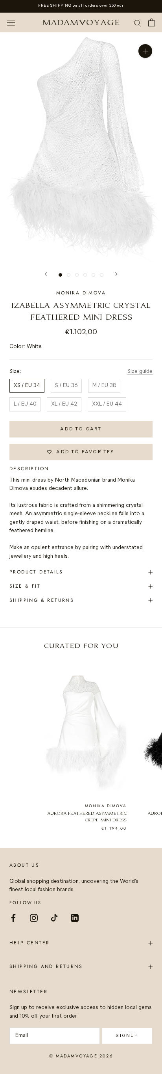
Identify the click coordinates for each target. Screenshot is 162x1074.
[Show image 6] (101, 275)
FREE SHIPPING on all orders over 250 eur (81, 5)
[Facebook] (13, 917)
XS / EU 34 (27, 385)
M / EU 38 (104, 385)
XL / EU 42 (64, 404)
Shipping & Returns (41, 600)
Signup (127, 1035)
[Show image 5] (93, 275)
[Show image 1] (60, 275)
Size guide (140, 371)
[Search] (137, 22)
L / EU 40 (25, 404)
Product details (36, 571)
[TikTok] (54, 917)
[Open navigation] (11, 22)
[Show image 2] (68, 275)
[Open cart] (151, 22)
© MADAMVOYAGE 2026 (81, 1056)
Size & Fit (24, 586)
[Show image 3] (77, 275)
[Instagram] (34, 917)
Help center (29, 942)
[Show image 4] (85, 275)
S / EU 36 (66, 385)
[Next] (116, 274)
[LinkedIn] (75, 917)
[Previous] (45, 274)
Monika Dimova (81, 292)
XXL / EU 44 (107, 404)
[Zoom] (145, 51)
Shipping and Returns (46, 966)
